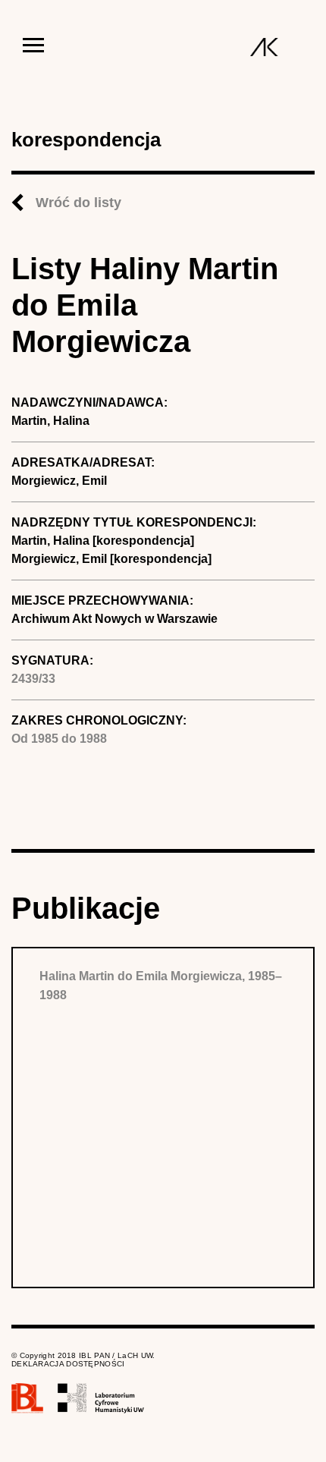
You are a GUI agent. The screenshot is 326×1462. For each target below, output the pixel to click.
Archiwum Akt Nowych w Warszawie (114, 618)
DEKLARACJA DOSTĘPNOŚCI (68, 1364)
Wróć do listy (78, 202)
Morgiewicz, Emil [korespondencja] (111, 558)
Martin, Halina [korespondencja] (102, 540)
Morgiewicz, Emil (59, 480)
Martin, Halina (50, 420)
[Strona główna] (264, 47)
